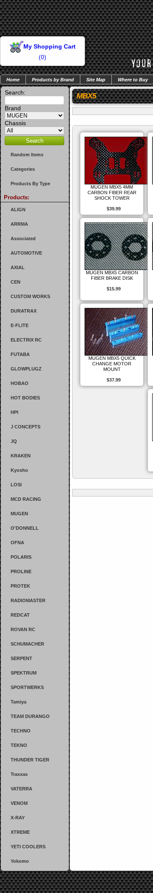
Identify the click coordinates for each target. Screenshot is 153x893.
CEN (15, 281)
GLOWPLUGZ (26, 368)
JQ (14, 441)
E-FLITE (19, 325)
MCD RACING (26, 499)
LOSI (16, 484)
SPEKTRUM (24, 672)
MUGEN (19, 513)
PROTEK (20, 586)
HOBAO (19, 383)
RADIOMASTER (28, 600)
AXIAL (18, 267)
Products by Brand (53, 79)
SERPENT (21, 658)
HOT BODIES (25, 397)
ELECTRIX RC (26, 339)
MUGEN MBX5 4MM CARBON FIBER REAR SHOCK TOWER (112, 192)
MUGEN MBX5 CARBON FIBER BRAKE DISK (112, 275)
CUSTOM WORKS (30, 296)
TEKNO (19, 745)
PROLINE (21, 571)
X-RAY (18, 817)
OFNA (17, 542)
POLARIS (21, 557)
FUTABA (20, 354)
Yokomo (20, 861)
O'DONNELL (25, 528)
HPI (14, 412)
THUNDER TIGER (30, 759)
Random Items (27, 154)
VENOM (19, 803)
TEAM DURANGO (30, 716)
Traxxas (19, 774)
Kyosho (19, 470)
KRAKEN (21, 455)
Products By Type (30, 183)
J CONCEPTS (25, 426)
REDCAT (20, 614)
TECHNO (21, 730)
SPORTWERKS (27, 687)
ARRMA (19, 224)
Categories (23, 169)
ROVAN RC (23, 629)
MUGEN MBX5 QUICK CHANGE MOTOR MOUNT (112, 364)
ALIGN (18, 209)
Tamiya (18, 701)
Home (13, 79)
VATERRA (21, 788)
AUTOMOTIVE (26, 253)
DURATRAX (24, 310)
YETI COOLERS (28, 846)
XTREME (20, 832)
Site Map (95, 79)
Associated (23, 238)
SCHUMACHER (27, 643)
